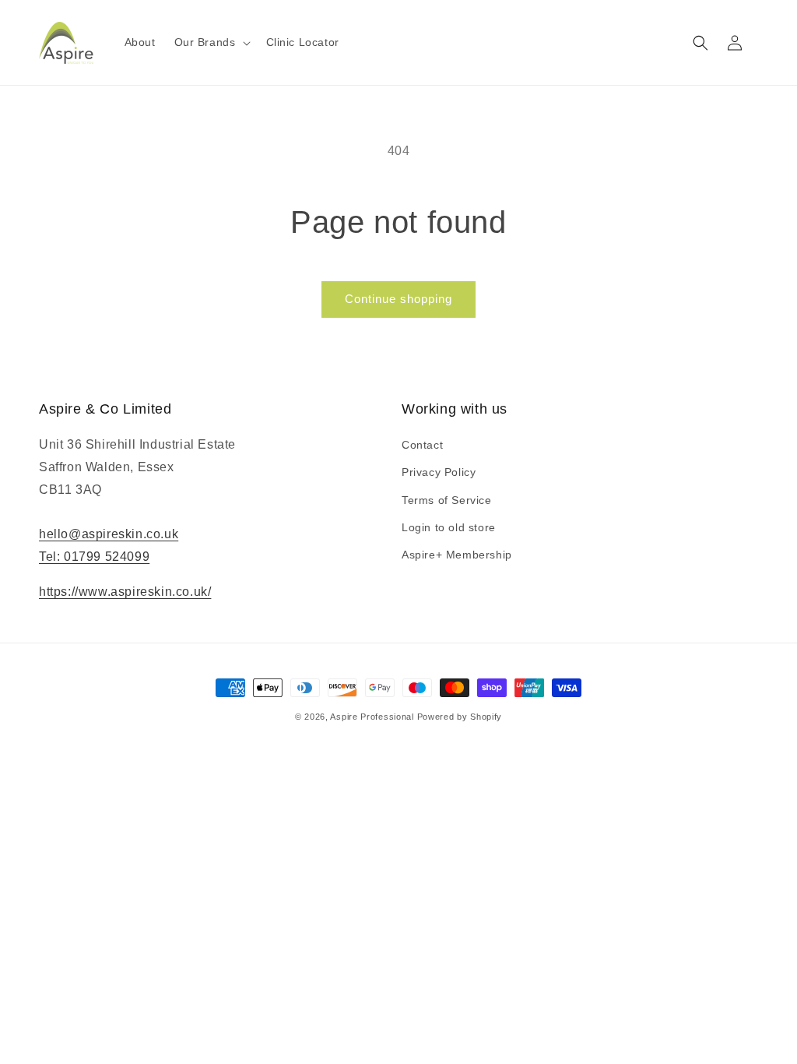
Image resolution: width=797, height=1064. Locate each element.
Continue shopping (398, 298)
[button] (211, 42)
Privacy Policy (439, 472)
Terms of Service (447, 500)
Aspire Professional (371, 716)
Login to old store (449, 527)
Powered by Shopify (460, 716)
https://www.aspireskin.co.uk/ (125, 591)
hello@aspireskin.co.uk (108, 534)
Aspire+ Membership (457, 554)
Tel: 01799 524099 (94, 556)
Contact (422, 445)
